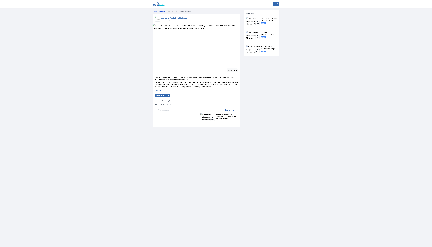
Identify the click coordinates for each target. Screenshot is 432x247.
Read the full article (162, 95)
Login (276, 4)
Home (155, 12)
